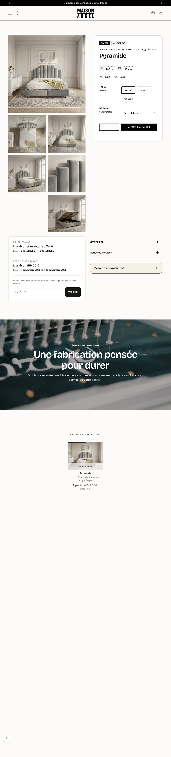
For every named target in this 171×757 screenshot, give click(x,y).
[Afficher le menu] (10, 13)
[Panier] (160, 13)
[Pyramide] (85, 456)
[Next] (161, 3)
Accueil (103, 49)
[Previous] (9, 3)
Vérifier (73, 292)
